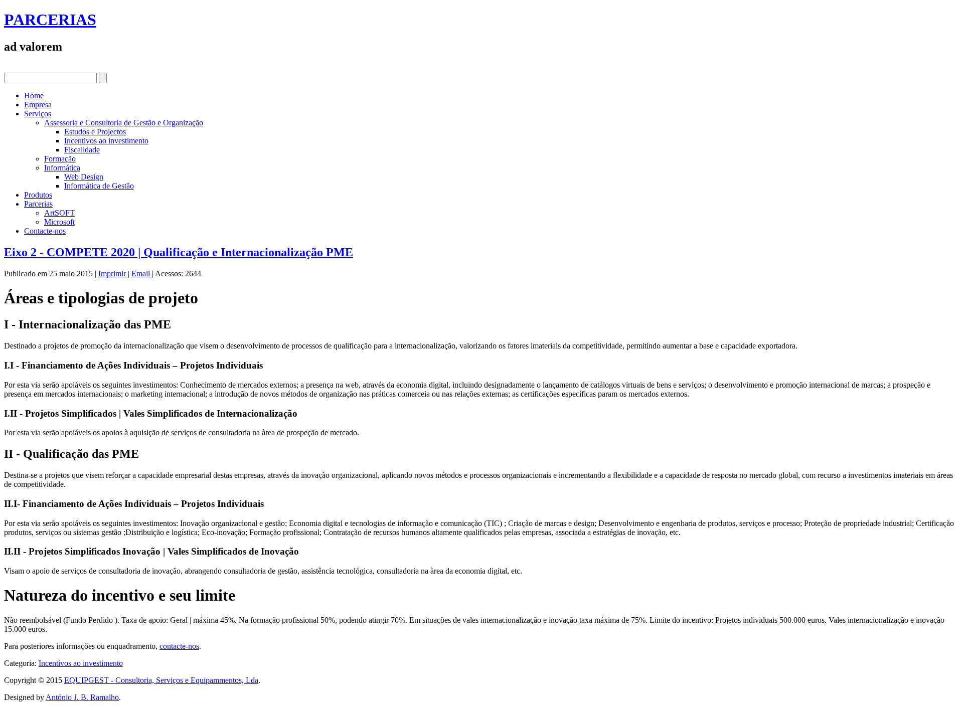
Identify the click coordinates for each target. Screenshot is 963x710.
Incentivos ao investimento (106, 140)
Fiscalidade (82, 149)
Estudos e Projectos (95, 131)
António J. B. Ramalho (82, 697)
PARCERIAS (50, 20)
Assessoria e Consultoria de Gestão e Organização (123, 122)
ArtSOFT (59, 213)
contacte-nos (179, 646)
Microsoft (59, 222)
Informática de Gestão (99, 186)
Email (141, 273)
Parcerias (38, 204)
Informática (62, 167)
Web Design (83, 176)
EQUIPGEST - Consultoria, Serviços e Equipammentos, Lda (161, 680)
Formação (60, 158)
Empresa (38, 104)
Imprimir (113, 273)
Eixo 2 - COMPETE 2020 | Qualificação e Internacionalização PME (178, 252)
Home (34, 95)
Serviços (37, 113)
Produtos (38, 195)
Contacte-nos (45, 231)
